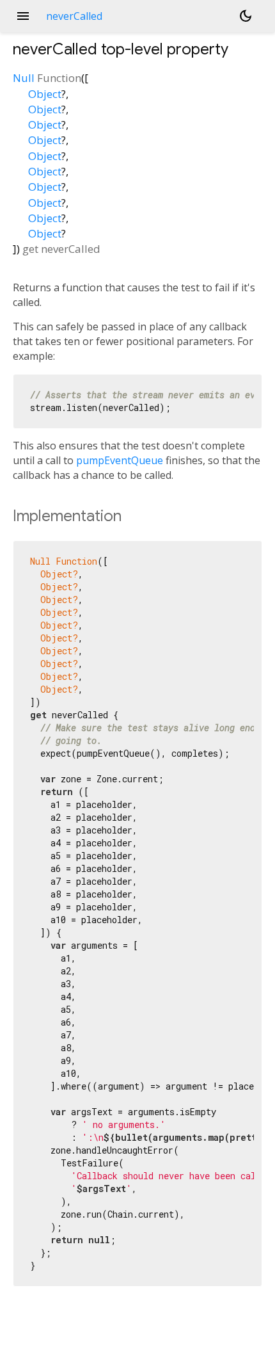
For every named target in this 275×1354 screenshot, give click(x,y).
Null (24, 77)
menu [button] (23, 16)
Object (44, 93)
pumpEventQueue (119, 460)
